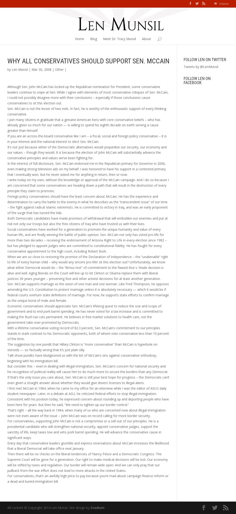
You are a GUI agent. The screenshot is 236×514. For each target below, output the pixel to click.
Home (79, 39)
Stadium (97, 507)
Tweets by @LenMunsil (201, 67)
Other (59, 69)
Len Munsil (20, 69)
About (146, 39)
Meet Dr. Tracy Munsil (119, 39)
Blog (93, 39)
